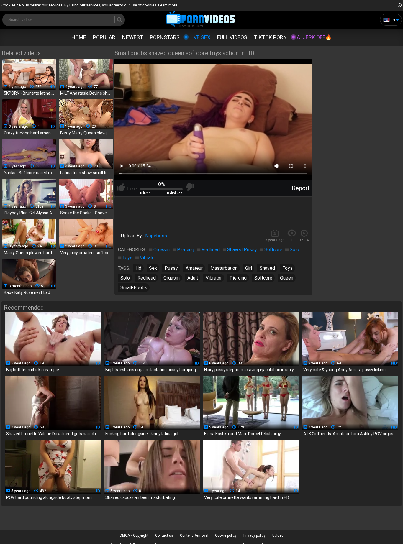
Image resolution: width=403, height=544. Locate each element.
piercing (238, 278)
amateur (194, 268)
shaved (267, 268)
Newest (132, 37)
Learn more (167, 5)
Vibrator (148, 257)
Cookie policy (226, 535)
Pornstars (165, 37)
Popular (104, 37)
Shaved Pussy (242, 249)
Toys (127, 257)
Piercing (185, 249)
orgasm (171, 278)
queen (286, 278)
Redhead (211, 249)
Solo (294, 249)
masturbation (223, 268)
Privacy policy (254, 535)
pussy (171, 268)
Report (301, 188)
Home (78, 37)
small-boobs (133, 287)
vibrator (214, 278)
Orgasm (161, 249)
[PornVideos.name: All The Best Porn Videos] (200, 19)
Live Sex (199, 37)
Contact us (164, 535)
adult (192, 278)
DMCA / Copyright (134, 535)
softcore (263, 278)
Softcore (273, 249)
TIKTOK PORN (270, 37)
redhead (146, 278)
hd (138, 268)
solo (125, 278)
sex (153, 268)
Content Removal (194, 535)
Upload (278, 535)
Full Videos (232, 37)
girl (248, 268)
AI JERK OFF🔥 (314, 37)
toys (288, 268)
